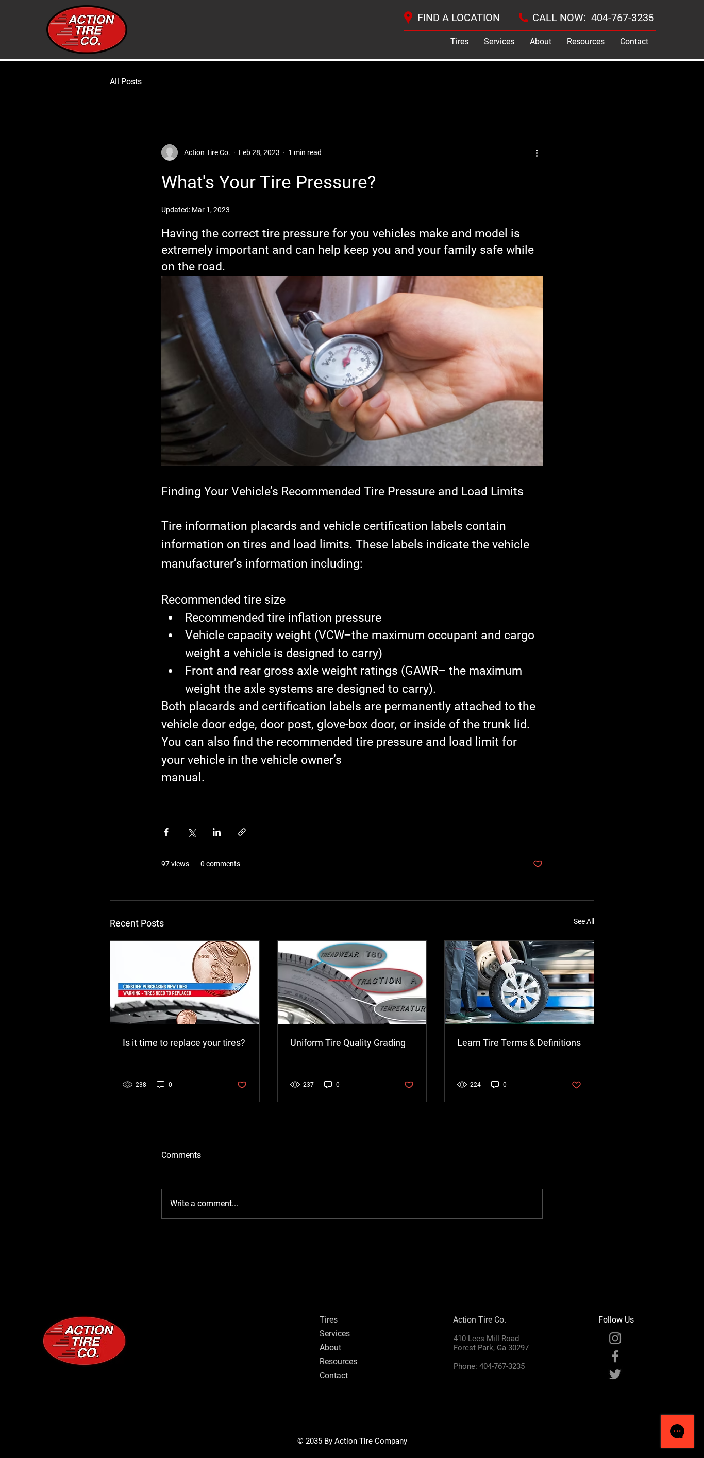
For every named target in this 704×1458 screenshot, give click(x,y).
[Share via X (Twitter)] (191, 832)
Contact (334, 1375)
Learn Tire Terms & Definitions (519, 1042)
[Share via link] (242, 832)
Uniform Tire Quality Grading (348, 1042)
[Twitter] (615, 1374)
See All (584, 921)
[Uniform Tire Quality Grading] (352, 982)
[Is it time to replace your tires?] (184, 982)
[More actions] (536, 152)
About (330, 1347)
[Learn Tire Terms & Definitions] (519, 982)
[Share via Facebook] (166, 832)
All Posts (126, 82)
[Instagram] (615, 1338)
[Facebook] (615, 1356)
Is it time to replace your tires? (184, 1042)
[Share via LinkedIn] (217, 832)
